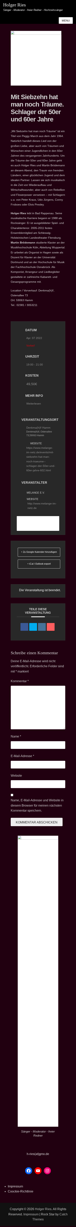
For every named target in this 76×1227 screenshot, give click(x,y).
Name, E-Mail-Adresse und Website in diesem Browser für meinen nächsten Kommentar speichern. (37, 805)
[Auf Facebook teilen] (24, 627)
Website (16, 775)
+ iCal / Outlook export (39, 563)
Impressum (15, 1186)
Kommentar (20, 681)
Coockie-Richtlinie (20, 1191)
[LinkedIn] (42, 627)
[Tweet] (33, 627)
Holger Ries (14, 4)
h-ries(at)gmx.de (38, 1154)
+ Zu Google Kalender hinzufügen (39, 552)
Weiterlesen (33, 403)
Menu (66, 20)
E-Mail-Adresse (22, 756)
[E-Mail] (51, 627)
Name (16, 736)
